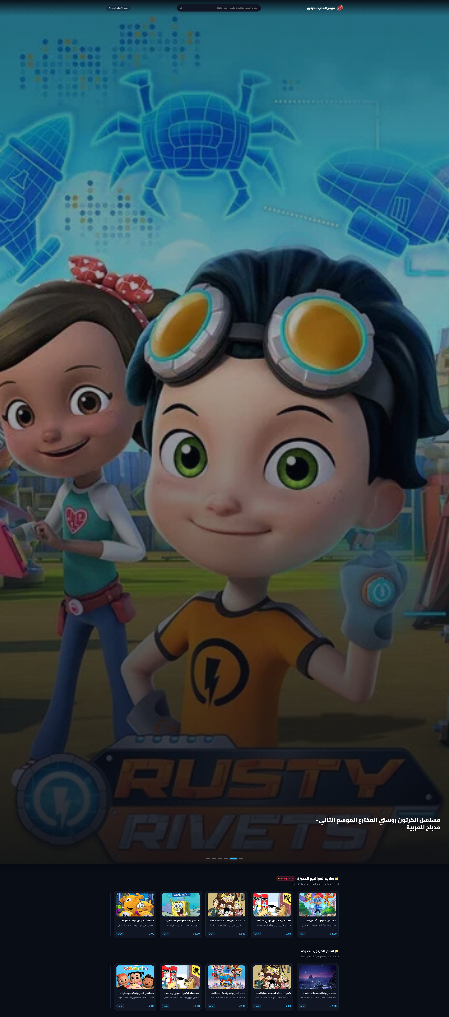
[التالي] (115, 914)
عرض (302, 934)
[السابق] (333, 914)
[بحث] (180, 7)
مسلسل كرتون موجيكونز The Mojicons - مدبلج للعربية (382, 823)
